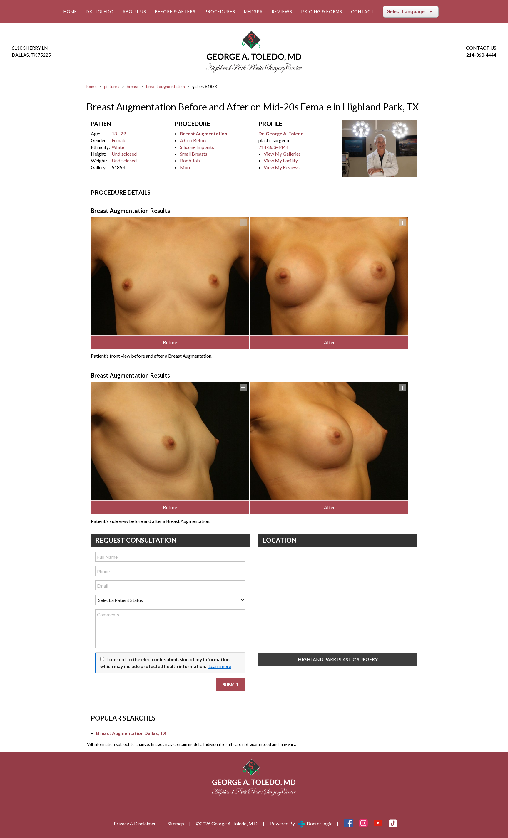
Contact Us (481, 48)
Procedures (219, 11)
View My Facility (281, 160)
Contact (362, 11)
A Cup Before (193, 140)
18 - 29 (119, 133)
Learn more (219, 666)
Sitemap (176, 823)
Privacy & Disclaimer (135, 823)
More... (187, 167)
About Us (134, 11)
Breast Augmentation (165, 86)
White (118, 147)
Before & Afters (175, 11)
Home (70, 11)
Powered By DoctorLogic (301, 823)
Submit (231, 684)
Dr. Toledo (100, 11)
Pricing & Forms (321, 11)
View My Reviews (282, 167)
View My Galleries (282, 154)
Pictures (111, 86)
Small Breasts (193, 154)
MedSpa (253, 11)
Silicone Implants (197, 147)
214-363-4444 (481, 55)
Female (119, 140)
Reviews (282, 11)
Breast (133, 86)
